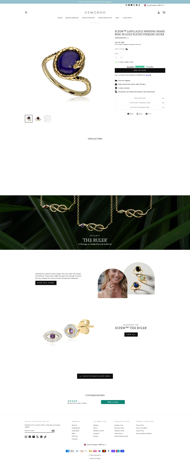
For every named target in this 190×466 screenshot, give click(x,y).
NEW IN (60, 18)
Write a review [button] (112, 402)
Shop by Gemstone (72, 18)
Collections (127, 18)
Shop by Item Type (88, 18)
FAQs (73, 433)
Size (117, 54)
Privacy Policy (140, 425)
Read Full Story (45, 283)
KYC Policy (75, 436)
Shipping (125, 44)
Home (91, 22)
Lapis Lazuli (97, 22)
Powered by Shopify (95, 458)
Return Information (140, 107)
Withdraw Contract (98, 431)
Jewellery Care (119, 425)
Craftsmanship (76, 428)
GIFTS (117, 18)
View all (131, 334)
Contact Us (96, 433)
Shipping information (140, 103)
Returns (95, 428)
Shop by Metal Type (105, 18)
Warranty (95, 436)
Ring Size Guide (119, 428)
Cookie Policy (140, 431)
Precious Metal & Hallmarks (144, 433)
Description (140, 98)
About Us (74, 425)
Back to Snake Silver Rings (96, 376)
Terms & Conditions (141, 428)
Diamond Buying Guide (121, 436)
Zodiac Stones (119, 433)
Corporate (74, 439)
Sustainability (75, 431)
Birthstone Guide (119, 431)
